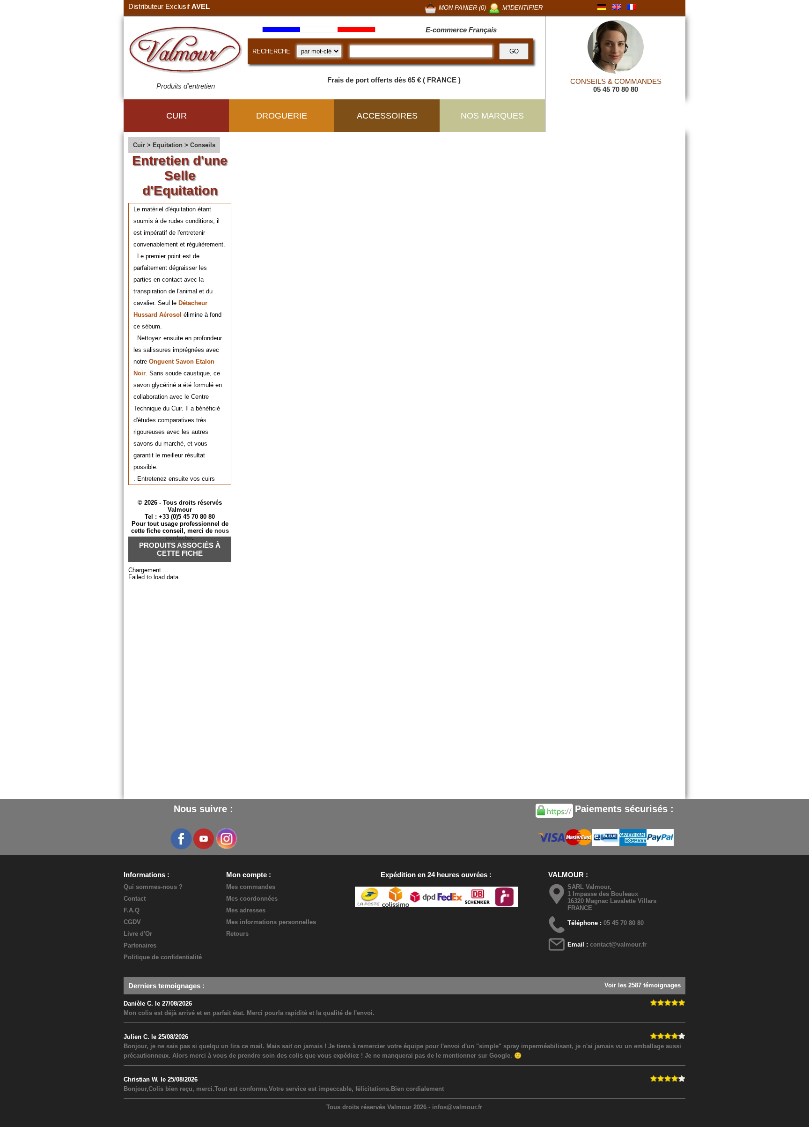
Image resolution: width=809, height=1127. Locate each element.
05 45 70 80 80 (615, 89)
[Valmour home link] (186, 51)
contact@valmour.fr (618, 944)
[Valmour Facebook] (181, 839)
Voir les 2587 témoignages (642, 985)
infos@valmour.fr (457, 1107)
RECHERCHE (271, 51)
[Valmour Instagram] (226, 839)
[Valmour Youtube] (203, 839)
